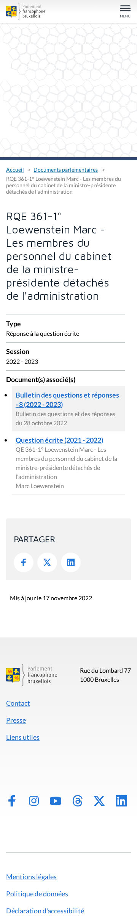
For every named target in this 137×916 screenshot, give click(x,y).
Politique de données (37, 893)
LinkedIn (71, 562)
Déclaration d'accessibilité (45, 911)
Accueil (15, 169)
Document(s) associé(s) (40, 380)
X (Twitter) (99, 800)
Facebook (23, 562)
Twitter (47, 562)
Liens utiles (23, 737)
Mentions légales (31, 876)
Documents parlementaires (65, 169)
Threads (77, 800)
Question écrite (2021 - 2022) (59, 440)
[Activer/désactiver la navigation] (125, 12)
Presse (16, 720)
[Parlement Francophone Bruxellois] (25, 11)
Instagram (34, 800)
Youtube (55, 800)
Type (13, 324)
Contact (18, 703)
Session (17, 351)
